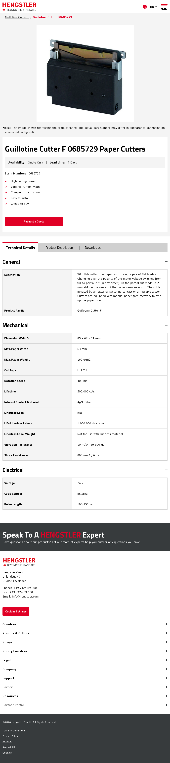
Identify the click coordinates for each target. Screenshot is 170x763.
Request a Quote (34, 221)
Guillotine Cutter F (17, 17)
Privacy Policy (10, 736)
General (11, 261)
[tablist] (85, 247)
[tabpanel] (85, 384)
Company (9, 669)
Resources (10, 696)
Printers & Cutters (15, 633)
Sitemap (7, 741)
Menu (164, 8)
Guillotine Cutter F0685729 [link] (52, 17)
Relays (7, 642)
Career (7, 687)
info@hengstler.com (25, 596)
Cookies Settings (16, 611)
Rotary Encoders (14, 651)
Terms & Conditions (13, 730)
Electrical (13, 470)
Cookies (7, 752)
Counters (9, 624)
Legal (6, 660)
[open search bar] (145, 7)
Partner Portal (13, 705)
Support (8, 678)
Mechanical (15, 325)
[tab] (20, 247)
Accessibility (9, 747)
